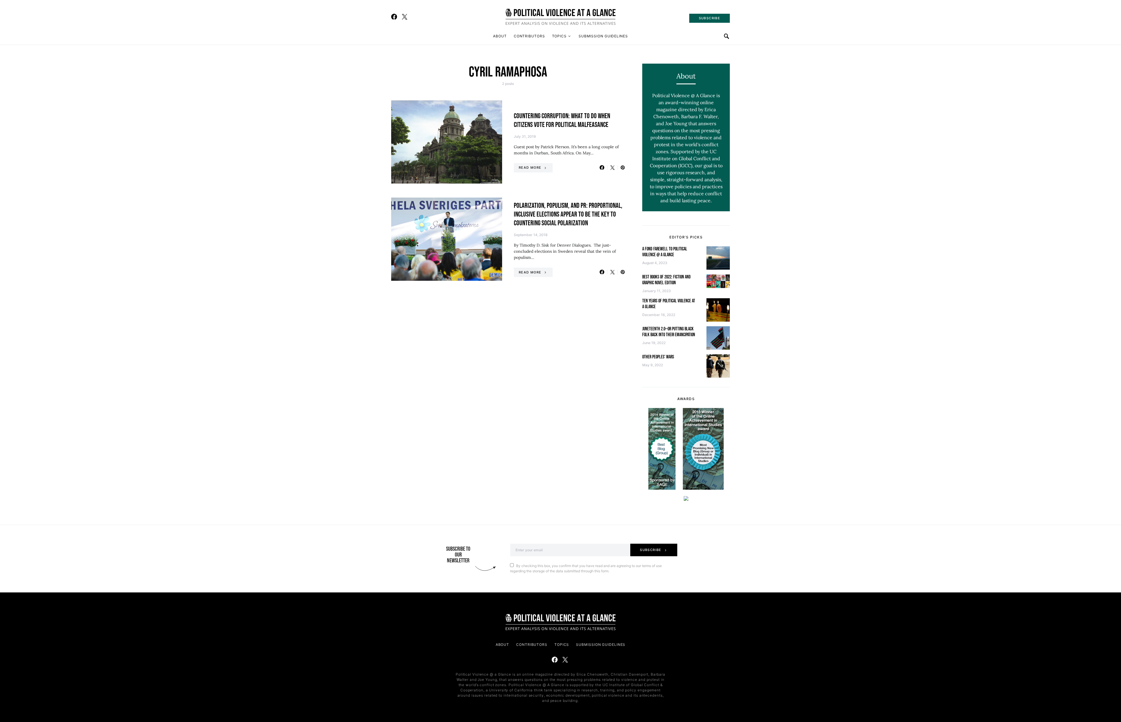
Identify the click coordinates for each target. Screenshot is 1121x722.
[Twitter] (405, 17)
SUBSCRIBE (709, 18)
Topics (559, 36)
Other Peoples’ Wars (658, 357)
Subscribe (650, 550)
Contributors (529, 36)
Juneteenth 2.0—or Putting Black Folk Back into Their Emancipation (668, 332)
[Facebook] (394, 17)
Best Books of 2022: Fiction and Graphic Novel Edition (666, 280)
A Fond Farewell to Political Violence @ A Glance (664, 252)
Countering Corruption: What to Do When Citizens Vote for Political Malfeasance (562, 120)
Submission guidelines (603, 36)
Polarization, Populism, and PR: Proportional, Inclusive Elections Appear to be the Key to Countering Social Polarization (568, 214)
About (500, 36)
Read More (530, 167)
